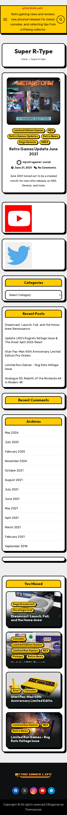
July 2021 (12, 489)
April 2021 (12, 518)
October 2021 (14, 470)
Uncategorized (22, 610)
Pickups (18, 656)
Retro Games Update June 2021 (33, 151)
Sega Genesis (27, 142)
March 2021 (13, 527)
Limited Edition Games (28, 130)
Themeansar (33, 809)
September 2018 (16, 546)
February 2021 (15, 536)
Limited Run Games (25, 650)
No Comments (47, 167)
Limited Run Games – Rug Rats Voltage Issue (30, 739)
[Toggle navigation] (5, 19)
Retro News (50, 136)
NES (50, 130)
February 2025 (15, 451)
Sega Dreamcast (24, 604)
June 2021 (12, 499)
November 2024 (16, 461)
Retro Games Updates (23, 136)
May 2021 (11, 508)
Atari (16, 690)
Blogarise (53, 804)
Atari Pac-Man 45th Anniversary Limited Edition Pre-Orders (32, 700)
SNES (44, 142)
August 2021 (14, 480)
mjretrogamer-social (37, 162)
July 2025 (12, 442)
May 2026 (12, 432)
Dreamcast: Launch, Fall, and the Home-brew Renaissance (30, 620)
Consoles (18, 638)
